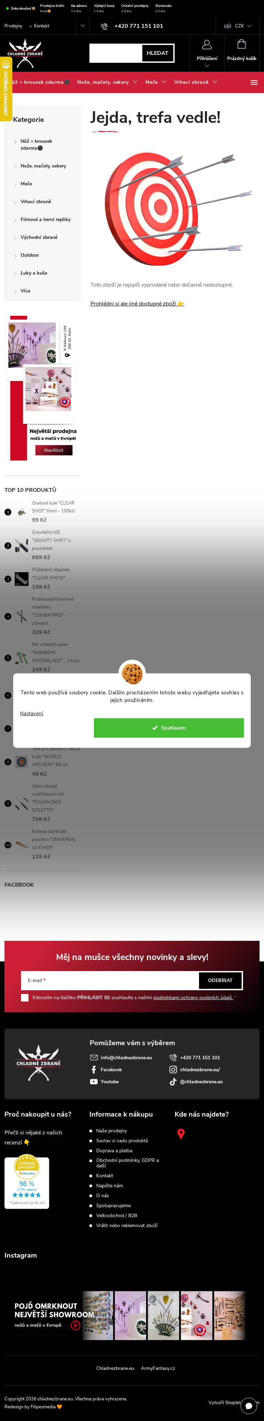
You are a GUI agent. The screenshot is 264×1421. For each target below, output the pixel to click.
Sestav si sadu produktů (122, 1141)
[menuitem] (39, 82)
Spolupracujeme (113, 1206)
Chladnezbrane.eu (115, 1368)
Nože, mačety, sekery (43, 166)
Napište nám (109, 1186)
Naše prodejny (111, 1131)
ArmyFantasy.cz (158, 1368)
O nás (102, 1196)
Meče (26, 184)
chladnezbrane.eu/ (200, 1069)
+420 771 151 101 (200, 1057)
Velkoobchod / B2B (116, 1215)
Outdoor (30, 255)
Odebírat (220, 980)
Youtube (110, 1081)
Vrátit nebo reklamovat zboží (126, 1225)
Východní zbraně (39, 237)
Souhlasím (173, 728)
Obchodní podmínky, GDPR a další (127, 1163)
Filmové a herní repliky (45, 219)
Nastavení (31, 713)
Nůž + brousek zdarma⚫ (36, 144)
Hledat (157, 53)
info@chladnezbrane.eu (126, 1057)
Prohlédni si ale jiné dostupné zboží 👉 (137, 304)
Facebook (111, 1069)
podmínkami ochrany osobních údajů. (193, 997)
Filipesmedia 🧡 (46, 1407)
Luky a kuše (34, 273)
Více (25, 291)
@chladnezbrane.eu (201, 1081)
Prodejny (13, 26)
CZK (239, 26)
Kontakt (41, 26)
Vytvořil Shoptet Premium (234, 1403)
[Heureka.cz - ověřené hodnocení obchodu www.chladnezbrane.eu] (26, 1181)
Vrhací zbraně (36, 201)
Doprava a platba (114, 1151)
